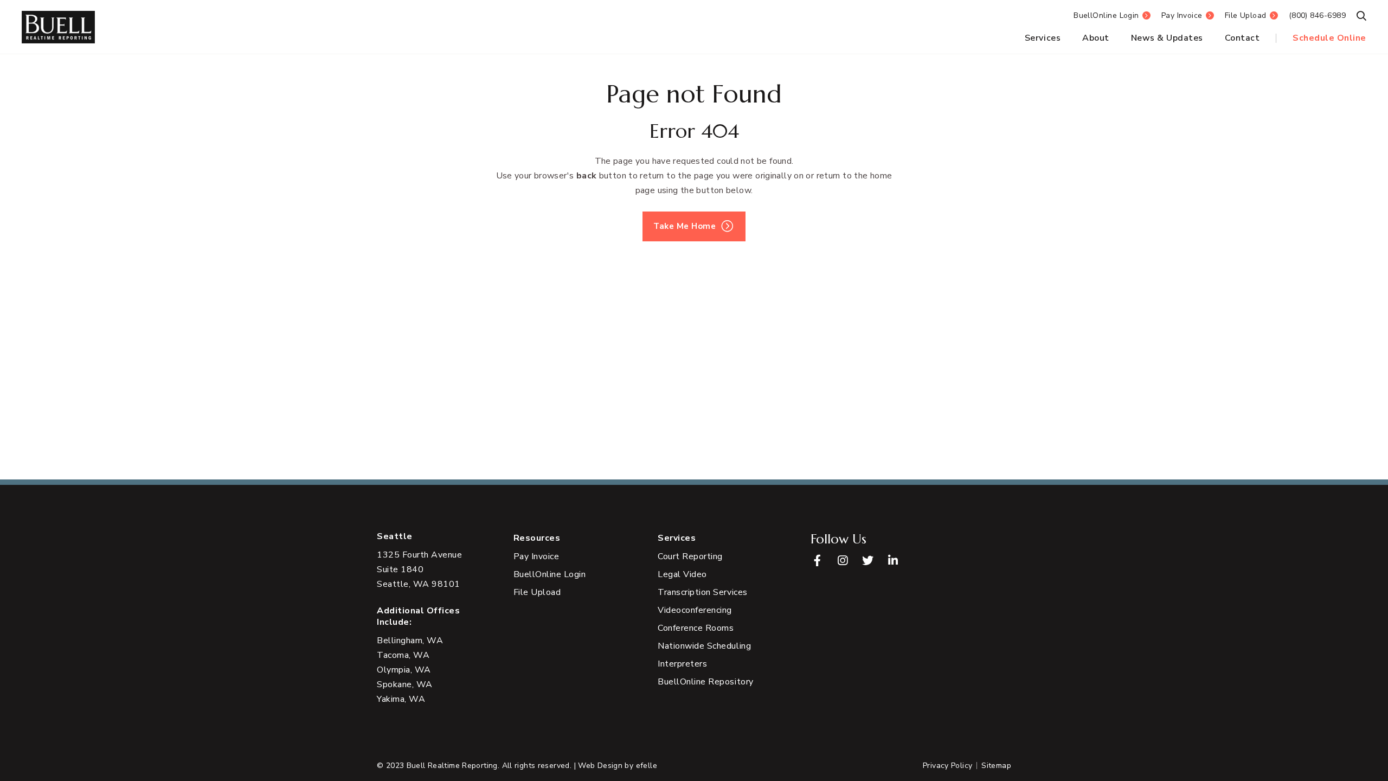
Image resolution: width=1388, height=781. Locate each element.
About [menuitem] (1095, 38)
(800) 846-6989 (1317, 15)
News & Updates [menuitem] (1167, 38)
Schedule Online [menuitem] (1329, 38)
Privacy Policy (947, 765)
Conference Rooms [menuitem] (696, 628)
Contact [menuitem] (1242, 38)
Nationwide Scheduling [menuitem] (704, 646)
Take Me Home (684, 226)
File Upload (1246, 15)
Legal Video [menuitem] (682, 574)
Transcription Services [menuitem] (702, 592)
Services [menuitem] (1043, 38)
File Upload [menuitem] (537, 592)
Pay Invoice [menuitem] (536, 556)
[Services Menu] (1064, 38)
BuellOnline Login (1106, 15)
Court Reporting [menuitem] (690, 556)
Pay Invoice (1182, 15)
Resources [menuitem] (537, 538)
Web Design (600, 765)
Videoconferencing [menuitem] (695, 610)
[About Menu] (1112, 38)
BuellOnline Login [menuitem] (549, 574)
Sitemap (996, 765)
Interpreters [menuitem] (682, 664)
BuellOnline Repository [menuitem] (705, 682)
